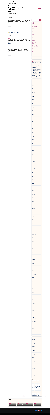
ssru (32, 230)
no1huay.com (33, 161)
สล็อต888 (33, 28)
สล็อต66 (33, 25)
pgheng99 (33, 176)
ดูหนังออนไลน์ (33, 255)
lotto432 (33, 147)
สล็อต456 (33, 284)
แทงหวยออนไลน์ (33, 332)
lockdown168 (33, 146)
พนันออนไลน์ (33, 270)
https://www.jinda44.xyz (34, 26)
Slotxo (9, 38)
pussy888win (33, 201)
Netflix (32, 158)
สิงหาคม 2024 (33, 372)
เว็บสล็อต (33, 325)
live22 (32, 51)
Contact (21, 7)
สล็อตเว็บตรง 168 (33, 306)
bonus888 (33, 106)
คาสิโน (32, 248)
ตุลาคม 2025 (33, 353)
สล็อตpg (33, 296)
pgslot (32, 48)
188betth (33, 85)
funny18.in (33, 118)
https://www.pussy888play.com (35, 46)
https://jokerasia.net (34, 39)
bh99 (32, 103)
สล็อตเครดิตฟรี (33, 303)
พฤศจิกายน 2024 (33, 368)
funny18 (33, 34)
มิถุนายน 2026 (33, 342)
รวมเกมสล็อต (33, 277)
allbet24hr (33, 96)
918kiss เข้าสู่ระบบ (33, 92)
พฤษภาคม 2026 (33, 343)
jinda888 (33, 132)
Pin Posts (18, 8)
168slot (32, 81)
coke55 (32, 110)
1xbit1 (32, 88)
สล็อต (32, 281)
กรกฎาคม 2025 (33, 357)
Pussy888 (33, 198)
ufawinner (33, 245)
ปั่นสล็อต (33, 266)
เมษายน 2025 (33, 361)
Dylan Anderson (10, 32)
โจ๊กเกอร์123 (33, 335)
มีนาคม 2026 (33, 346)
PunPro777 (33, 387)
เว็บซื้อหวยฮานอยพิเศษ (34, 321)
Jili (32, 128)
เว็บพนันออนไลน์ (33, 324)
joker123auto (33, 135)
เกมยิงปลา (33, 314)
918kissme (33, 95)
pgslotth (33, 187)
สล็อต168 (33, 23)
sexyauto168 (33, 216)
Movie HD (33, 154)
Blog (19, 7)
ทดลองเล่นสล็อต (33, 256)
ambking (33, 99)
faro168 (32, 54)
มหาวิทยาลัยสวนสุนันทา (34, 274)
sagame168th (33, 208)
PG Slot (39, 386)
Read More (10, 35)
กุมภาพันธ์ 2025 (33, 364)
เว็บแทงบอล (33, 328)
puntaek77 (33, 197)
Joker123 (35, 385)
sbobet (32, 212)
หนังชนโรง (33, 43)
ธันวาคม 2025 (33, 350)
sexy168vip (33, 215)
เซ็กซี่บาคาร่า (33, 317)
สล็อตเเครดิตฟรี (33, 307)
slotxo (32, 31)
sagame (33, 205)
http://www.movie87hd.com (34, 45)
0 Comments (18, 32)
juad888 (33, 139)
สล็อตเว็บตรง (33, 32)
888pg (32, 89)
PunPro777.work (33, 194)
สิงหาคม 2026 (33, 339)
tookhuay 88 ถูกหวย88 (34, 234)
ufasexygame (33, 244)
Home (17, 7)
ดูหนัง (32, 52)
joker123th (33, 136)
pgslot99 (33, 183)
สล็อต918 (33, 292)
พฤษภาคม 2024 (33, 375)
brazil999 (33, 107)
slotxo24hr (33, 226)
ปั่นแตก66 (33, 267)
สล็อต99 (33, 295)
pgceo (32, 172)
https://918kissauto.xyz (34, 42)
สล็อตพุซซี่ (33, 299)
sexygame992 (33, 219)
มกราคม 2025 (33, 365)
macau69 (33, 150)
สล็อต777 (33, 37)
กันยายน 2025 (33, 354)
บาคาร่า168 (33, 263)
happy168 (33, 121)
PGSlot (32, 179)
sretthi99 (33, 227)
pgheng (32, 175)
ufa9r (32, 238)
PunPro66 (33, 190)
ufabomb (33, 241)
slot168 (32, 223)
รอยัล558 (33, 278)
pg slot (32, 49)
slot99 (32, 29)
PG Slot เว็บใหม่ (33, 168)
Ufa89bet (33, 237)
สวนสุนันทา (33, 310)
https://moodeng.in (34, 40)
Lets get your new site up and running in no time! (28, 7)
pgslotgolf (33, 186)
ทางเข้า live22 (33, 259)
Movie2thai (33, 157)
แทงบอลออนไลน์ (35, 395)
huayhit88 (33, 125)
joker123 (33, 22)
